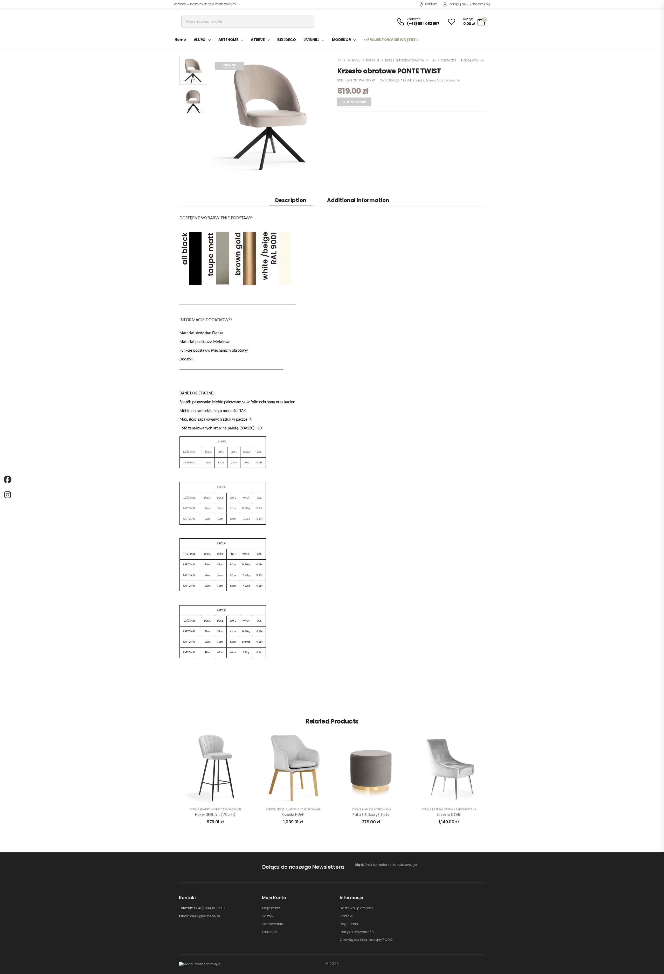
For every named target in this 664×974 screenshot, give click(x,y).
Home (180, 39)
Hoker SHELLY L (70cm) (215, 814)
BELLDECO (286, 39)
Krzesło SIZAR (448, 814)
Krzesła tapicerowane (404, 60)
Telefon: (186, 908)
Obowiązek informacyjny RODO (366, 940)
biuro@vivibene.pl (205, 916)
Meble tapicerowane (376, 809)
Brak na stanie (229, 65)
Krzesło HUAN (293, 814)
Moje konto (271, 908)
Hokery (205, 809)
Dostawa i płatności (356, 908)
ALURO (200, 39)
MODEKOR (341, 39)
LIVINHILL (311, 39)
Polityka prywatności (357, 932)
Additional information (358, 200)
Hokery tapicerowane (226, 809)
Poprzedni (446, 60)
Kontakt (431, 4)
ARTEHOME (228, 39)
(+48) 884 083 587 (209, 908)
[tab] (291, 200)
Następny (470, 60)
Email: (184, 916)
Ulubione (269, 932)
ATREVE (258, 39)
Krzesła (372, 60)
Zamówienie (272, 924)
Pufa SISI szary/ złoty (370, 814)
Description (290, 200)
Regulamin (349, 924)
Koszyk (268, 916)
